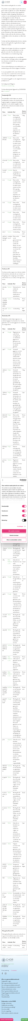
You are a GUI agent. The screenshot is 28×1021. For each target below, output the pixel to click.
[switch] (24, 511)
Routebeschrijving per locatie (7, 964)
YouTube (10, 548)
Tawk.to (9, 232)
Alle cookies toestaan (14, 531)
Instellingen (20, 526)
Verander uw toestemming (7, 86)
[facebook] (2, 973)
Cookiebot (6, 91)
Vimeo (9, 115)
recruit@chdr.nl (4, 965)
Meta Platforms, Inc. (10, 561)
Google (9, 138)
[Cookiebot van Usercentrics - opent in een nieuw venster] (20, 480)
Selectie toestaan (14, 535)
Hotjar (9, 370)
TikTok (9, 615)
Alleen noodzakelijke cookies (14, 539)
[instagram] (5, 973)
